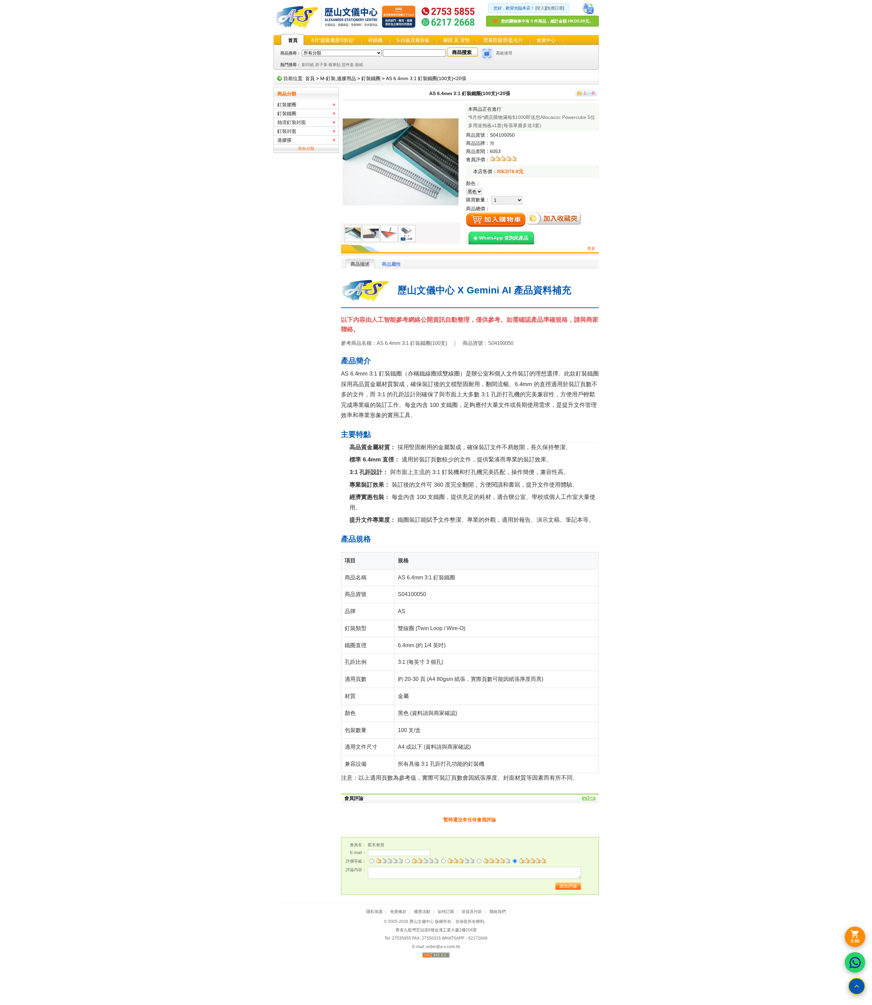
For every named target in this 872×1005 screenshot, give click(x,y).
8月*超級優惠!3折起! (333, 40)
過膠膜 (284, 140)
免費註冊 (555, 8)
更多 (591, 248)
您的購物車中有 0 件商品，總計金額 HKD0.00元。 (547, 21)
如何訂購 (446, 911)
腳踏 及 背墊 (456, 40)
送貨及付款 (472, 911)
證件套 (348, 64)
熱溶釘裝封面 (291, 122)
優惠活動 (422, 911)
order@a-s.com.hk (443, 946)
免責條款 (398, 911)
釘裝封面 (286, 131)
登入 (540, 8)
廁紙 (359, 64)
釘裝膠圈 (286, 104)
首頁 (293, 40)
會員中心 (546, 40)
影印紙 (308, 64)
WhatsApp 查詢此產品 (503, 238)
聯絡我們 (497, 911)
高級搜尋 (504, 53)
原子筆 (321, 64)
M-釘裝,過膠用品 (338, 78)
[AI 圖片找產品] (487, 53)
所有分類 (306, 148)
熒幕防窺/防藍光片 (503, 40)
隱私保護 (374, 911)
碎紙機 (375, 40)
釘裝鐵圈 (370, 78)
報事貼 (334, 64)
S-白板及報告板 (413, 40)
